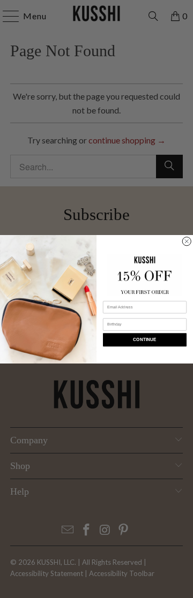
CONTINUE (144, 339)
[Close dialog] (186, 241)
